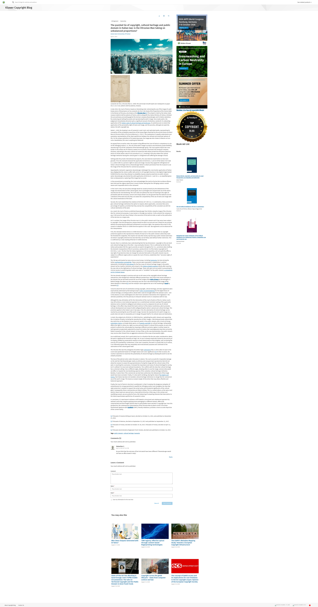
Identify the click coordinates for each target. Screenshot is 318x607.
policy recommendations (147, 291)
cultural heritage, (129, 433)
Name (113, 486)
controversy (147, 350)
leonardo (137, 433)
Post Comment (167, 503)
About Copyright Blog (10, 605)
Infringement (114, 21)
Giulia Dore (114, 34)
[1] (146, 113)
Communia (153, 260)
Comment (113, 471)
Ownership (123, 21)
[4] (156, 352)
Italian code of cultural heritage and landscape (136, 123)
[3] (117, 285)
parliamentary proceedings (123, 262)
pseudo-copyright (145, 323)
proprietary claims (116, 323)
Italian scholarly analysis (150, 266)
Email (112, 493)
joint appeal (130, 264)
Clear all (156, 503)
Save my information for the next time (123, 499)
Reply (170, 457)
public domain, (118, 433)
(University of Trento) (124, 34)
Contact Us (21, 605)
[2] (127, 283)
